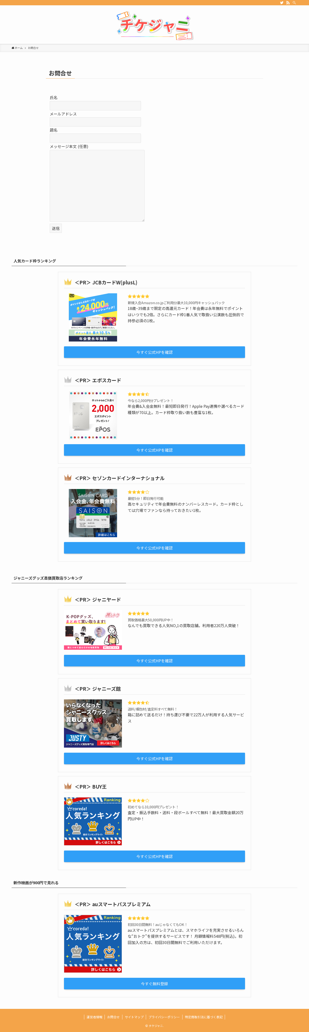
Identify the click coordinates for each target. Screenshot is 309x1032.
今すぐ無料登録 (154, 983)
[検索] (294, 2)
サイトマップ (134, 1017)
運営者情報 (94, 1017)
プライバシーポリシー (164, 1017)
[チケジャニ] (154, 25)
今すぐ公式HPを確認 (154, 352)
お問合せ (113, 1017)
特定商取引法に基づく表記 (204, 1017)
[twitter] (282, 2)
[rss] (288, 2)
